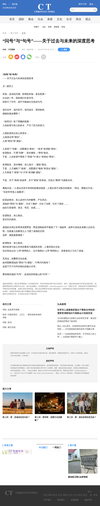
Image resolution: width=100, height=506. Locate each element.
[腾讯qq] (23, 56)
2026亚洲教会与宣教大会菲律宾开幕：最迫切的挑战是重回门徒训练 (76, 319)
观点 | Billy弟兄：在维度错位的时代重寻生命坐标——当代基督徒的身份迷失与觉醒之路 (76, 327)
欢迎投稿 (74, 500)
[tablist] (49, 447)
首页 (12, 19)
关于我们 (47, 500)
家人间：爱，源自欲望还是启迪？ (81, 417)
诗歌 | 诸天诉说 (9, 327)
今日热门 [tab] (43, 447)
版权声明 (88, 500)
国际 (21, 19)
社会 (40, 19)
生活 (69, 19)
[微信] (29, 56)
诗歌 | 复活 (7, 322)
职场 (63, 27)
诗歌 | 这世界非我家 (11, 310)
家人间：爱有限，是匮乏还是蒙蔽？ (48, 418)
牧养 (50, 27)
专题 (95, 495)
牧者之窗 (8, 445)
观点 (88, 19)
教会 (31, 19)
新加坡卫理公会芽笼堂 (78, 477)
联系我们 (61, 500)
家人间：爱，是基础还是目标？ (16, 417)
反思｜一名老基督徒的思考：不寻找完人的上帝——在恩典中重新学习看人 (76, 335)
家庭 (50, 19)
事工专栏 (14, 33)
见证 (44, 27)
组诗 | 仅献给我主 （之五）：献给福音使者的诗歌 (22, 316)
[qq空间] (10, 56)
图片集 (73, 445)
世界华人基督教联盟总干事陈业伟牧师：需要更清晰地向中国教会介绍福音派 (77, 311)
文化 (59, 19)
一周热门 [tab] (56, 447)
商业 (78, 19)
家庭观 (56, 27)
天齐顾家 (11, 49)
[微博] (17, 56)
